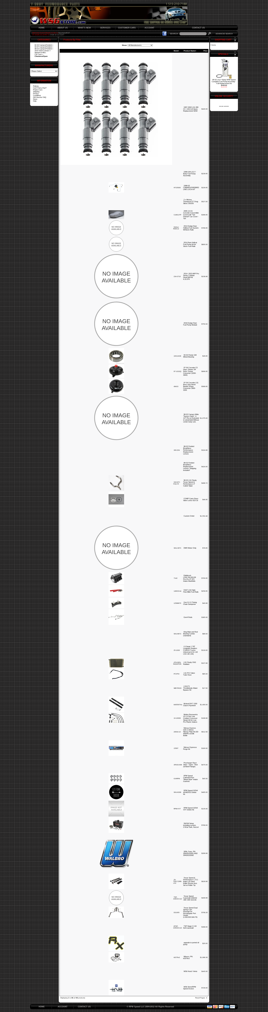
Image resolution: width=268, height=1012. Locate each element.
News (35, 99)
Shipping (36, 92)
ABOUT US (62, 28)
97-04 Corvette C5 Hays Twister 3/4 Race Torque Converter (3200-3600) (190, 371)
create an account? (57, 35)
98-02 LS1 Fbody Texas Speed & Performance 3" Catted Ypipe (190, 483)
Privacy (36, 93)
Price (205, 51)
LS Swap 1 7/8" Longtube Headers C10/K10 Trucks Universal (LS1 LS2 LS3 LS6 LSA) (190, 650)
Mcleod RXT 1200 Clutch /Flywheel (190, 704)
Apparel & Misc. (40, 52)
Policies (36, 86)
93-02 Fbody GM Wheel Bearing (190, 356)
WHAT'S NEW (84, 28)
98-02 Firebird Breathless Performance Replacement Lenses (188, 450)
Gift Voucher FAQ (39, 97)
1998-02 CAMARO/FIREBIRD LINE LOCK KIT (191, 187)
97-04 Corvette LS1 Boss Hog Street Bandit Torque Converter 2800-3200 (190, 386)
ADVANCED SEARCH (224, 34)
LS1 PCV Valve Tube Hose (189, 674)
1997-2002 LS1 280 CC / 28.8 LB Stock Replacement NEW (190, 109)
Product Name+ (190, 51)
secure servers (224, 106)
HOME (42, 28)
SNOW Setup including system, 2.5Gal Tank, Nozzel (191, 825)
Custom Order (189, 516)
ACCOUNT (149, 28)
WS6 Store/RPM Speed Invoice (189, 988)
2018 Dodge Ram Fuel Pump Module (190, 324)
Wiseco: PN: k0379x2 (188, 957)
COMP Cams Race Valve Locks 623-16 (190, 499)
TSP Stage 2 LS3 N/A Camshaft (190, 927)
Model (176, 51)
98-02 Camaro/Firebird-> (44, 49)
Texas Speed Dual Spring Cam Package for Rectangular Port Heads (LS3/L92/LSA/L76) (190, 912)
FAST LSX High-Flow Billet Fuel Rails (191, 591)
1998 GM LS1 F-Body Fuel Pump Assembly (189, 173)
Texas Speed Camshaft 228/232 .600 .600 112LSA (190, 898)
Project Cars (37, 90)
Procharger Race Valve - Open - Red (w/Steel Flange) (190, 764)
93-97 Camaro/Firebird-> (44, 47)
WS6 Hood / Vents (190, 971)
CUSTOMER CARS (127, 28)
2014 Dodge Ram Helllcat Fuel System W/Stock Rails (191, 228)
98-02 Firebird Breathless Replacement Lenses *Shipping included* (189, 466)
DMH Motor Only (190, 548)
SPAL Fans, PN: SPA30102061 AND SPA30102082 (190, 853)
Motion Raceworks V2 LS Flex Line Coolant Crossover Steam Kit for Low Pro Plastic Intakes (190, 718)
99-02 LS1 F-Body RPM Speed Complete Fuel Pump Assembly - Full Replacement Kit (224, 81)
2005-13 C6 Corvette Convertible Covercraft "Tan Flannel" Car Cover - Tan (191, 214)
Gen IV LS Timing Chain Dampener (190, 603)
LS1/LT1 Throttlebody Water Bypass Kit (190, 688)
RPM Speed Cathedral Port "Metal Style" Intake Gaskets (190, 778)
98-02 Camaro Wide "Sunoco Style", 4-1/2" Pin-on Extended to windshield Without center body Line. (191, 418)
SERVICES (105, 28)
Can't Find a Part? (40, 88)
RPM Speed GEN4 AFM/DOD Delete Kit (190, 792)
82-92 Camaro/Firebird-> (44, 45)
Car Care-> (39, 54)
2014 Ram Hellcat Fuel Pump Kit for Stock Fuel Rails (190, 244)
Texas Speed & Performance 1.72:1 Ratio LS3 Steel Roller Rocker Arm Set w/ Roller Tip (190, 881)
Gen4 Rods (188, 617)
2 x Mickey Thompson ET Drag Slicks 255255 (190, 201)
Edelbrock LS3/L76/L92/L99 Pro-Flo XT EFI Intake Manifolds (189, 578)
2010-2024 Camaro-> (43, 51)
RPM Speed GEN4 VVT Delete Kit (190, 809)
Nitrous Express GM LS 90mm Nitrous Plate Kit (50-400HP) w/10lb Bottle (191, 731)
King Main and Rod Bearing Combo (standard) (190, 634)
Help (34, 101)
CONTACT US (198, 28)
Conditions (37, 95)
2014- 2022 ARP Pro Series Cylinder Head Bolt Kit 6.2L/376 (191, 276)
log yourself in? (64, 33)
